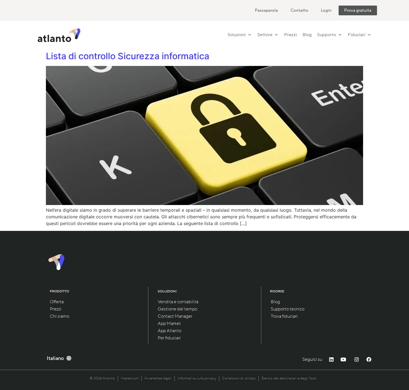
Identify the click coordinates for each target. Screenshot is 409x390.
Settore (264, 35)
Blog (307, 35)
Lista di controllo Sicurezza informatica (127, 56)
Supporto (326, 35)
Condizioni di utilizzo (239, 378)
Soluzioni (237, 35)
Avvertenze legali (158, 378)
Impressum (130, 378)
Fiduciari (356, 35)
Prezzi (290, 35)
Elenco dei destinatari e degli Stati (289, 378)
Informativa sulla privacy (197, 378)
